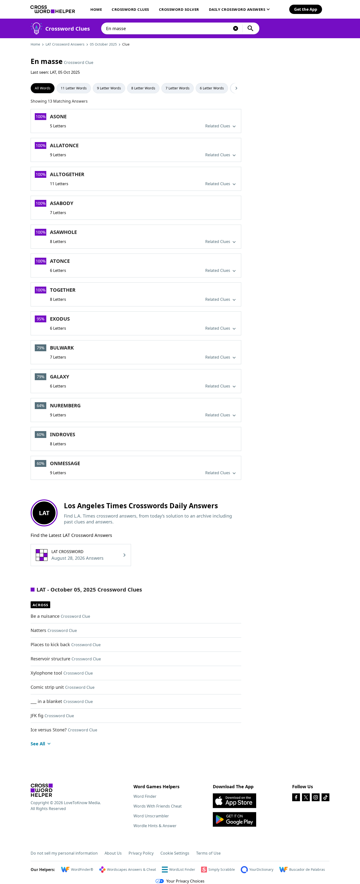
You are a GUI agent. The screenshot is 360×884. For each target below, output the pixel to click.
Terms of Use (208, 853)
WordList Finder (182, 869)
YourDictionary (261, 869)
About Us (113, 853)
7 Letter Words (178, 88)
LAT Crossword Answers (65, 44)
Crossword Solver (179, 9)
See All (38, 744)
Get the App (305, 9)
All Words (42, 88)
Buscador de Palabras (307, 869)
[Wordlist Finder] (42, 790)
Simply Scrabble (221, 869)
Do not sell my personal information (64, 853)
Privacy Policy (141, 853)
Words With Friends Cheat (157, 806)
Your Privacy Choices (185, 881)
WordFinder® (82, 869)
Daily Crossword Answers (237, 9)
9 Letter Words (109, 88)
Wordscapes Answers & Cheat (131, 869)
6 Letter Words (212, 88)
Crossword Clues (130, 9)
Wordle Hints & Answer (155, 825)
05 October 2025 (103, 44)
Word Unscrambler (151, 816)
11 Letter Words (74, 88)
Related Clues (218, 126)
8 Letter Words (143, 88)
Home (96, 9)
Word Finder (144, 796)
